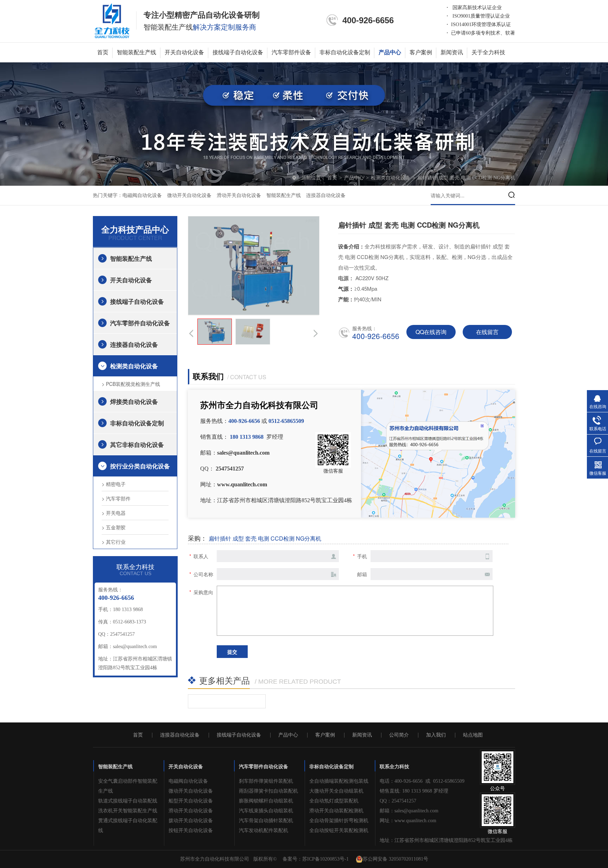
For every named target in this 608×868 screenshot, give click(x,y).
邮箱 (362, 574)
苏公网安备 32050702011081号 (395, 859)
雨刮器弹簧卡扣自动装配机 (268, 791)
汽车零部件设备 (291, 52)
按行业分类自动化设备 (140, 466)
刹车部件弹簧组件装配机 (266, 781)
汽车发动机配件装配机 (263, 830)
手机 (362, 556)
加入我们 (436, 735)
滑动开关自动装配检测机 (336, 810)
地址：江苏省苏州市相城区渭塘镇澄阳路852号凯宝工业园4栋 (446, 840)
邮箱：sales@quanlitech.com (409, 810)
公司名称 (203, 574)
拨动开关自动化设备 (191, 820)
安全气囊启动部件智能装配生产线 (127, 786)
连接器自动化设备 (326, 195)
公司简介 (399, 735)
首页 (102, 52)
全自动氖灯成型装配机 (334, 801)
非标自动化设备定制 (344, 52)
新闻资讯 (452, 52)
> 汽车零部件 (116, 498)
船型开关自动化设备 (191, 801)
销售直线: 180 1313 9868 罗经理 (414, 791)
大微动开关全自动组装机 (336, 791)
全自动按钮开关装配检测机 (338, 830)
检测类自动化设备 (391, 177)
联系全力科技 (394, 766)
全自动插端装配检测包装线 (338, 781)
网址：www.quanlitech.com (408, 820)
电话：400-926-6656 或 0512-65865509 (422, 781)
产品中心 (390, 52)
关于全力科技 (488, 52)
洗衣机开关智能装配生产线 (127, 810)
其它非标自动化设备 (137, 444)
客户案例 (421, 52)
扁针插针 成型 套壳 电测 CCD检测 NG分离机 (466, 177)
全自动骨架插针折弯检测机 (338, 820)
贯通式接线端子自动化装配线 (127, 825)
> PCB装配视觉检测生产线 (131, 383)
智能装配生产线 (136, 52)
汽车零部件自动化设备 (140, 323)
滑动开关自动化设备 (239, 195)
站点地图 (473, 735)
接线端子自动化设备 (238, 52)
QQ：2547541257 (398, 801)
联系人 (201, 556)
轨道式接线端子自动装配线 (127, 801)
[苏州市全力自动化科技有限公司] (112, 20)
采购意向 (203, 592)
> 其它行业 (114, 541)
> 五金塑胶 (114, 527)
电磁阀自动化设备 (142, 195)
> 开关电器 (114, 512)
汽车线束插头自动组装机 (266, 810)
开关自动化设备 (184, 52)
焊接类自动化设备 (134, 401)
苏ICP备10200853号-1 (325, 859)
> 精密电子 (114, 483)
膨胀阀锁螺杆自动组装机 (266, 801)
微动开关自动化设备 (189, 195)
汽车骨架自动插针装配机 (266, 820)
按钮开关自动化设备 (191, 830)
